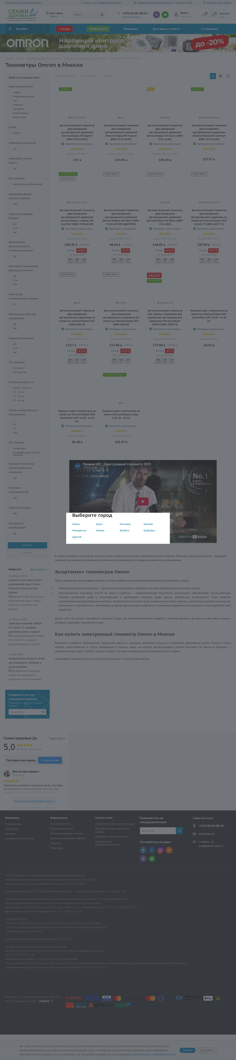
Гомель (100, 530)
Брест (99, 524)
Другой (76, 536)
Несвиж (148, 524)
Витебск (124, 530)
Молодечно (79, 530)
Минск (76, 524)
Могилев (125, 524)
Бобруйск (149, 530)
